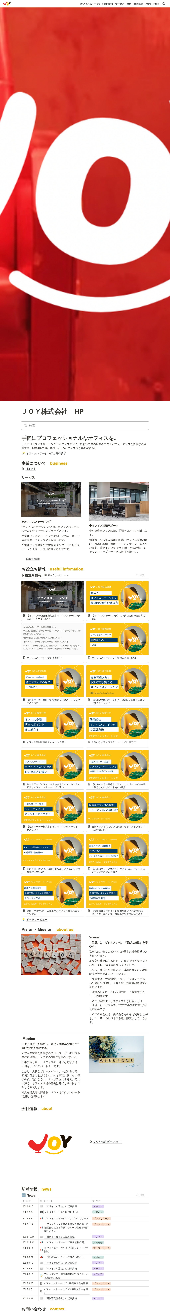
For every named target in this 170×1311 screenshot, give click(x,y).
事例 (129, 3)
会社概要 (138, 3)
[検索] (164, 3)
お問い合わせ (152, 3)
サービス (120, 3)
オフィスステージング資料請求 (96, 3)
